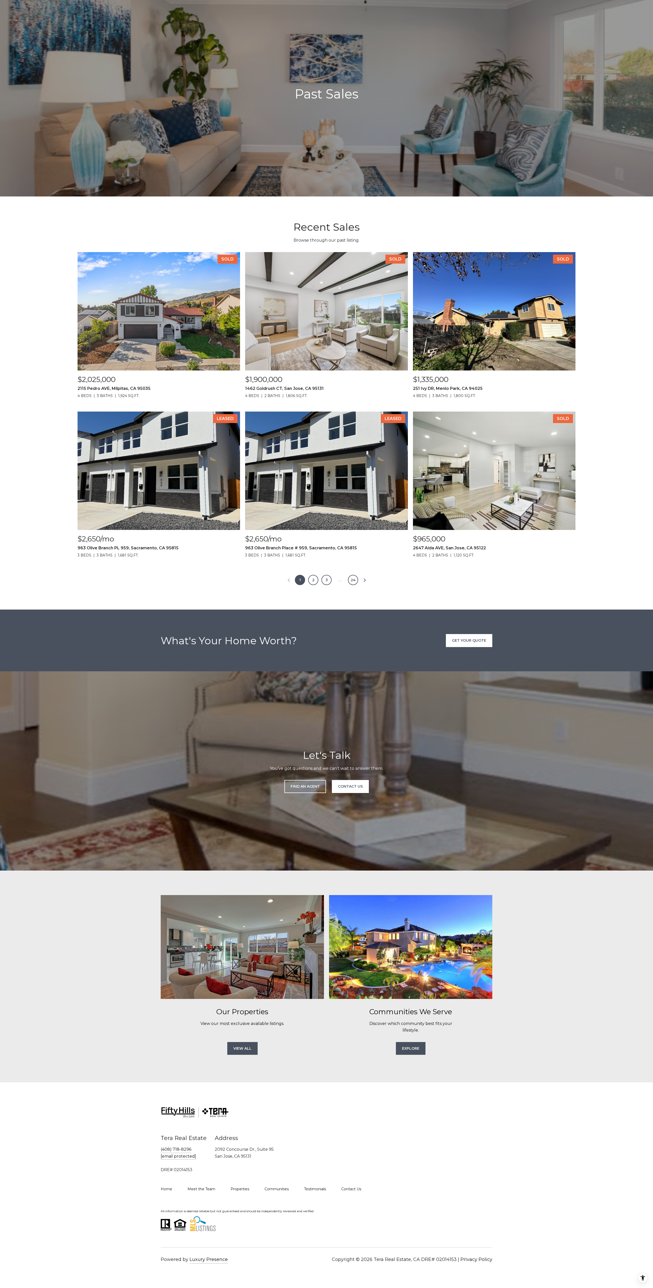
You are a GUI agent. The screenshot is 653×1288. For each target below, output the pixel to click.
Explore (410, 1048)
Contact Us (351, 1189)
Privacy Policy (476, 1259)
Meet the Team (201, 1189)
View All (242, 1048)
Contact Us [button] (350, 786)
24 (353, 580)
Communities (277, 1189)
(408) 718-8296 (176, 1149)
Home (166, 1189)
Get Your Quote (469, 640)
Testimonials (315, 1189)
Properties (240, 1189)
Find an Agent (305, 786)
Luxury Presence (209, 1259)
